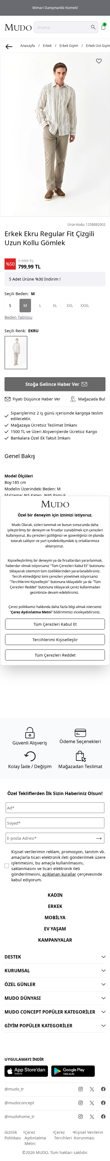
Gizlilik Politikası (13, 1135)
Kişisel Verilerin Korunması (88, 1135)
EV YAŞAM (55, 929)
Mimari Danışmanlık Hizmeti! (55, 7)
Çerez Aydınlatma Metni (35, 1138)
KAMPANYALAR (55, 940)
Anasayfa (27, 46)
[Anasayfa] (18, 27)
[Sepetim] (103, 27)
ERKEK (55, 906)
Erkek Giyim (69, 46)
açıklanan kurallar (59, 874)
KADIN (55, 895)
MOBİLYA (55, 917)
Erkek (47, 46)
